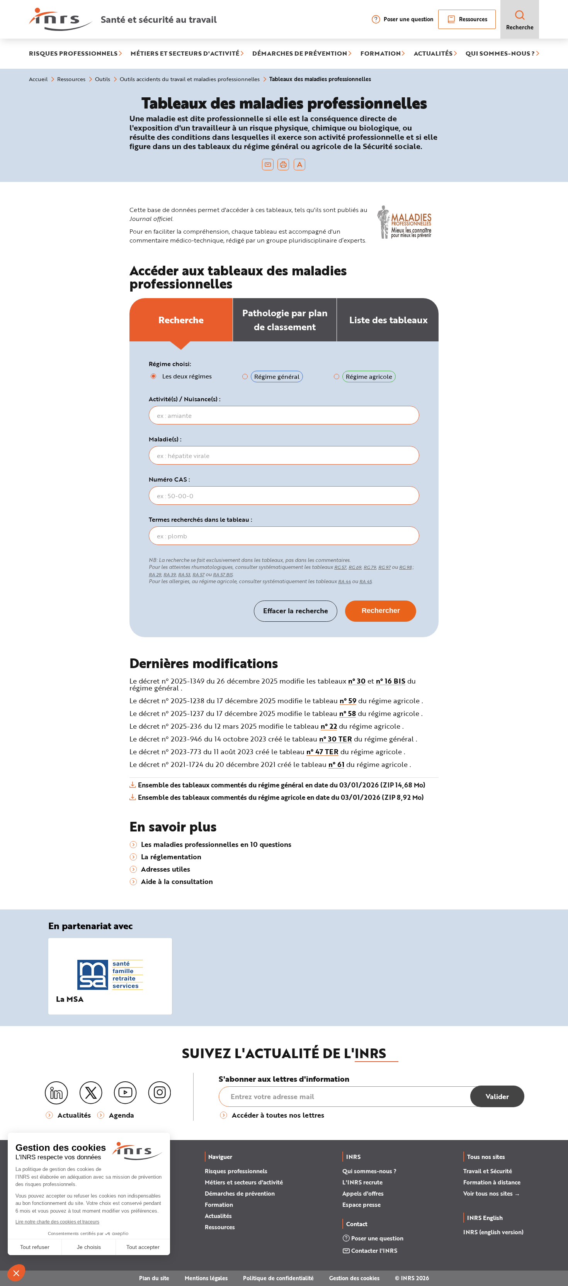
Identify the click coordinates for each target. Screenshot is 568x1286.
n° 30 (357, 681)
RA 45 (365, 581)
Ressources (473, 19)
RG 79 (370, 567)
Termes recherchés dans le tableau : (200, 519)
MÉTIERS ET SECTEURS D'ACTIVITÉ (185, 53)
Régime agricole (369, 376)
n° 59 (348, 701)
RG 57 (340, 567)
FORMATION (381, 53)
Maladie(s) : (165, 439)
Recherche (520, 27)
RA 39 (169, 574)
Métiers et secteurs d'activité (244, 1182)
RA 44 (344, 581)
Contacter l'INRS (374, 1250)
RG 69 (355, 567)
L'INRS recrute (362, 1182)
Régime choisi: (170, 364)
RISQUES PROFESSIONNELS (73, 53)
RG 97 (384, 567)
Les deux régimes (187, 376)
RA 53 (184, 574)
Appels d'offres (363, 1193)
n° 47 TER (322, 751)
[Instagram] (159, 1093)
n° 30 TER (335, 739)
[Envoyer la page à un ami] (267, 164)
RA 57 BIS (223, 574)
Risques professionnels (236, 1171)
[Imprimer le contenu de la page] (283, 164)
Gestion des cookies (354, 1278)
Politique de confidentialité (278, 1278)
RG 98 (405, 567)
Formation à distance (491, 1182)
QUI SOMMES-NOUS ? (500, 53)
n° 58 (347, 713)
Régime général (276, 376)
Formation (219, 1204)
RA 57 (198, 574)
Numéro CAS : (169, 479)
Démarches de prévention (240, 1193)
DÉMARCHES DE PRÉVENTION (299, 53)
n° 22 (329, 726)
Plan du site (154, 1278)
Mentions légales (206, 1278)
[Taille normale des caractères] (300, 164)
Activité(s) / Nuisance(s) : (185, 399)
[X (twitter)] (90, 1093)
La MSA (69, 999)
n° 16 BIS (390, 681)
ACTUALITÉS (433, 53)
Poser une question (409, 19)
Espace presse (361, 1204)
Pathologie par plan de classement (285, 319)
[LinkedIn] (56, 1093)
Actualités (218, 1215)
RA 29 (155, 574)
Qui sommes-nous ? (369, 1171)
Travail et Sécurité (487, 1171)
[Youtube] (125, 1093)
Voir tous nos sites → (491, 1193)
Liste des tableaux (388, 319)
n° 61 (336, 764)
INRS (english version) (493, 1232)
